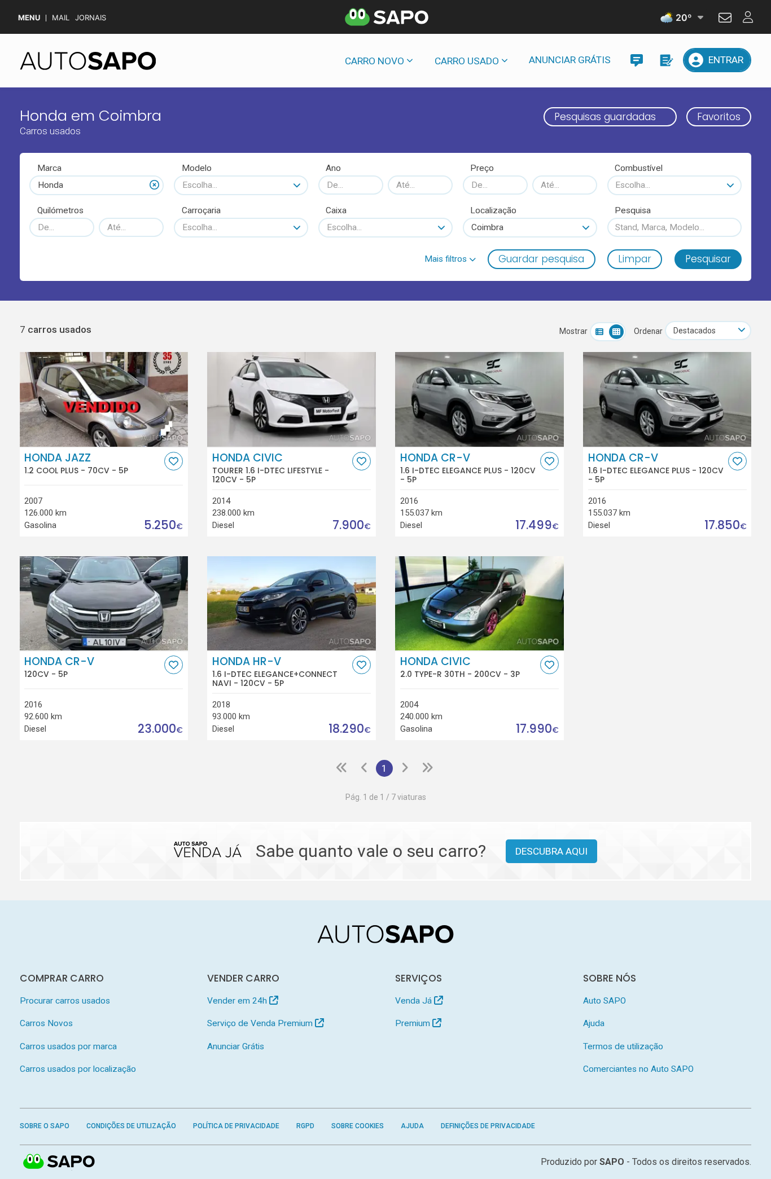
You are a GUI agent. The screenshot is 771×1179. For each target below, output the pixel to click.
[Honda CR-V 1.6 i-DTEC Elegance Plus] (479, 399)
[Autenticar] (725, 19)
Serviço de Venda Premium (261, 1023)
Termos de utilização (623, 1046)
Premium (413, 1023)
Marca (49, 168)
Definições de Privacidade (488, 1126)
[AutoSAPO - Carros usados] (88, 61)
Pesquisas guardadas (605, 117)
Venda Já (414, 1001)
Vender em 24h (238, 1001)
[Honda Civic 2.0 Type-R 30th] (479, 603)
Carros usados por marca (68, 1046)
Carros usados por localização (78, 1069)
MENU (29, 17)
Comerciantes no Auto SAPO (638, 1069)
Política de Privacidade (236, 1126)
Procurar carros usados (65, 1001)
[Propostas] (666, 60)
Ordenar (648, 331)
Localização (493, 210)
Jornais (90, 17)
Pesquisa (633, 210)
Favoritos (719, 117)
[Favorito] (173, 461)
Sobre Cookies (357, 1126)
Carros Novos (46, 1023)
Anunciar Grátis (570, 59)
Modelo (197, 168)
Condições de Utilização (131, 1126)
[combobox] (96, 185)
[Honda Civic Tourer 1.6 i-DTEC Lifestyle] (291, 399)
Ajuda (593, 1023)
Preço (482, 168)
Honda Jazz (76, 464)
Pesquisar (708, 259)
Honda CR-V (468, 468)
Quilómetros (60, 210)
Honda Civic (270, 468)
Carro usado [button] (467, 61)
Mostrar (573, 331)
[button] (450, 259)
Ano (333, 168)
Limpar (634, 259)
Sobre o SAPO (44, 1126)
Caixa (336, 210)
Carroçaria (201, 210)
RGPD (305, 1126)
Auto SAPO (604, 1001)
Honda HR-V (275, 672)
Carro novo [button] (374, 61)
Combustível (639, 168)
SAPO (59, 1162)
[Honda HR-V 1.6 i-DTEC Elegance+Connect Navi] (291, 603)
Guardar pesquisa (541, 259)
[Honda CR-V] (104, 603)
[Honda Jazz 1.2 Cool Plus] (104, 399)
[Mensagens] (636, 60)
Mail (60, 17)
